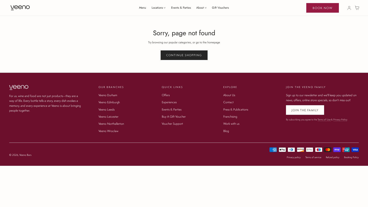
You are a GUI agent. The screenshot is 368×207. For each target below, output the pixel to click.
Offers (166, 95)
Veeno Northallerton (111, 124)
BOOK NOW (323, 8)
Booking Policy (351, 157)
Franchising (230, 116)
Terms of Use (324, 119)
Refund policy (332, 157)
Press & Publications (235, 109)
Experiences (169, 102)
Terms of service (313, 157)
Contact (228, 102)
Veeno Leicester (108, 116)
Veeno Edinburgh (109, 102)
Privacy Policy (340, 119)
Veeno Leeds (107, 109)
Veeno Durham (108, 95)
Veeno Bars (25, 155)
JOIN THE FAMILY (305, 110)
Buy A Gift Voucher (174, 116)
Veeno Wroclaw (108, 131)
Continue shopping (184, 55)
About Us (229, 95)
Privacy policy (294, 157)
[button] (357, 7)
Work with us (231, 124)
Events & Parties (172, 109)
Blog (226, 131)
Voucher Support (172, 124)
